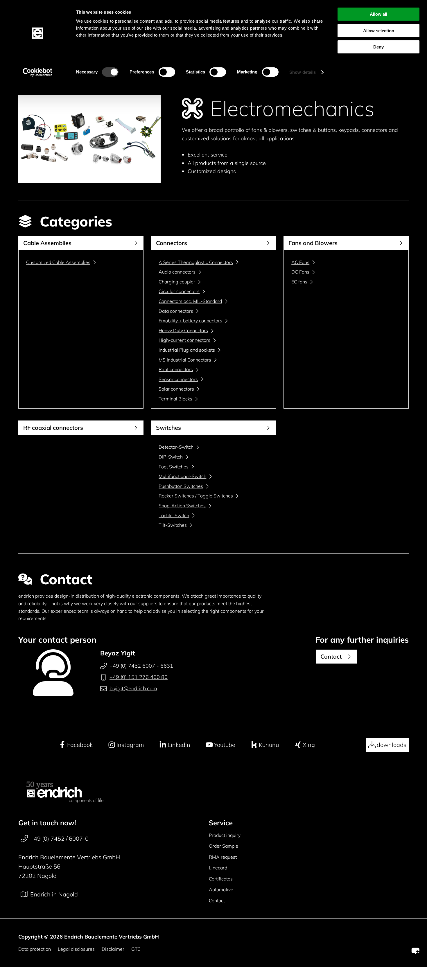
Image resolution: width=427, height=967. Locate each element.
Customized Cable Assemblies (58, 262)
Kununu (269, 744)
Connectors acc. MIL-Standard (190, 301)
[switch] (167, 72)
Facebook (80, 744)
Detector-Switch (176, 447)
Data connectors (176, 311)
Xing (309, 744)
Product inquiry (225, 835)
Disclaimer (113, 949)
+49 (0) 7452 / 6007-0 (59, 838)
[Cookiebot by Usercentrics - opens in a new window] (37, 72)
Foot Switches (174, 467)
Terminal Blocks (175, 399)
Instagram (130, 744)
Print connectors (176, 369)
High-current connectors (184, 340)
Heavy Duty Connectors (183, 330)
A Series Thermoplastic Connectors (196, 262)
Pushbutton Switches (181, 486)
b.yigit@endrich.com (133, 688)
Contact (217, 900)
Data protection (34, 949)
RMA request (223, 857)
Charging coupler (177, 282)
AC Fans (300, 262)
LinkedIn (179, 744)
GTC (136, 949)
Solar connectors (176, 389)
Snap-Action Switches (182, 505)
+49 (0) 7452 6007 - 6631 (141, 665)
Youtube (224, 744)
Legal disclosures (76, 949)
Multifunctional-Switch (182, 476)
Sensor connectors (178, 379)
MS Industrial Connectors (185, 360)
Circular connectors (179, 291)
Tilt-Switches (173, 525)
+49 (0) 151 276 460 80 (139, 677)
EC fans (299, 282)
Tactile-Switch (174, 515)
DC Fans (300, 272)
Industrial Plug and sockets (187, 350)
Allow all (378, 14)
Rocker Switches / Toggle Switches (196, 496)
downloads (391, 744)
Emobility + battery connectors (190, 320)
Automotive (221, 889)
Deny (378, 46)
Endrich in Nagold (54, 894)
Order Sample (223, 846)
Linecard (218, 868)
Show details (302, 72)
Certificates (221, 879)
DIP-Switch (171, 457)
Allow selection (378, 30)
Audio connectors (177, 272)
